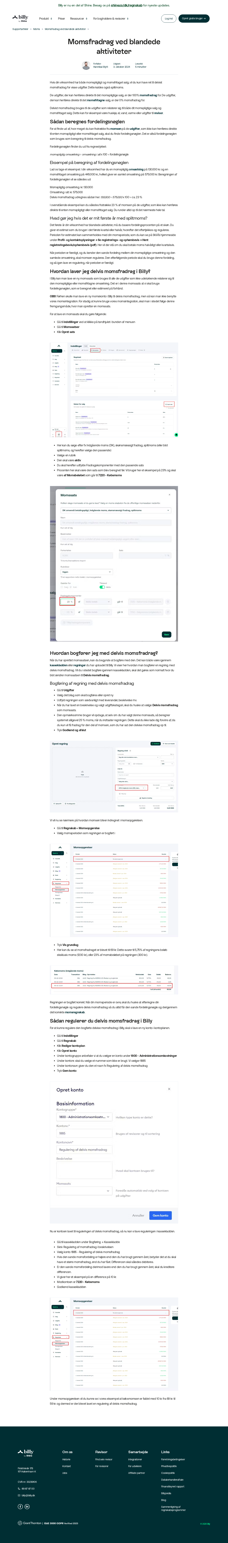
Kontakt (66, 1466)
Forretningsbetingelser (173, 1459)
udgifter (135, 128)
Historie (66, 1459)
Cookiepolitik (168, 1473)
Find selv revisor (103, 1459)
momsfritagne (96, 100)
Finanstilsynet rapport (172, 1486)
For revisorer (101, 1466)
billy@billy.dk (28, 1495)
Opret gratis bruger (192, 18)
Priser (61, 18)
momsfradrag (148, 95)
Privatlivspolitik (169, 1466)
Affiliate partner (136, 1473)
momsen (115, 128)
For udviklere (135, 1466)
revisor (158, 113)
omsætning (136, 169)
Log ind (169, 18)
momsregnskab (75, 1012)
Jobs (64, 1473)
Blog (163, 1500)
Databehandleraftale (172, 1479)
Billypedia (166, 1493)
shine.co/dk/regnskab (126, 5)
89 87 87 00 (28, 1488)
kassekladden (58, 665)
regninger (79, 665)
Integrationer (135, 1459)
